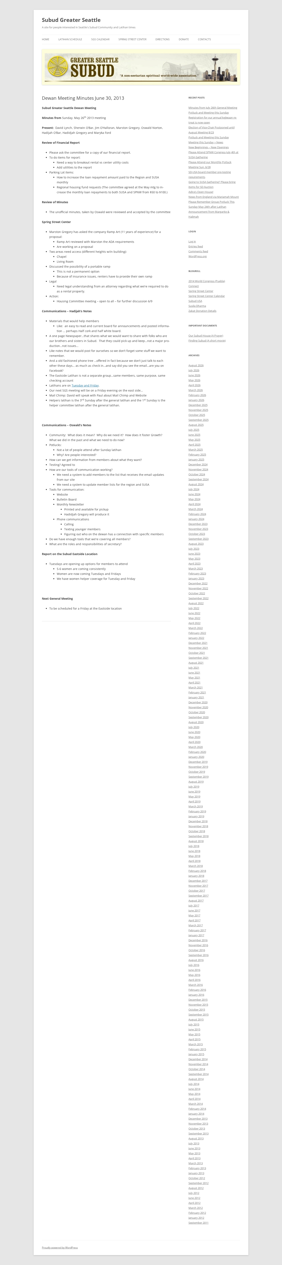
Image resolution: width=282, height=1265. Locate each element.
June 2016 (194, 970)
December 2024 (197, 464)
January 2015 (196, 1054)
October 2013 (196, 1128)
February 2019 (197, 811)
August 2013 (196, 1138)
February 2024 (197, 514)
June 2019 (194, 791)
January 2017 (196, 935)
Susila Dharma (197, 306)
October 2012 (196, 1178)
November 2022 (198, 588)
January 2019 (196, 816)
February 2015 (197, 1049)
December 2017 (197, 881)
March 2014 (195, 1104)
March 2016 (195, 985)
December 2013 (197, 1118)
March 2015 (195, 1044)
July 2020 (193, 727)
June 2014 (194, 1089)
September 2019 (198, 776)
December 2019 (197, 762)
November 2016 (198, 945)
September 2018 (198, 836)
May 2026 (194, 380)
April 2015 (194, 1039)
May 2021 (194, 677)
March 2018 (195, 866)
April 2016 (194, 980)
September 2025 (198, 420)
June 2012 (194, 1198)
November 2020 (198, 707)
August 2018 (196, 841)
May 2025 (194, 439)
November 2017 (198, 886)
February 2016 (197, 990)
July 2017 (193, 905)
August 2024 (196, 484)
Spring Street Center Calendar (206, 296)
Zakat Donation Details (202, 311)
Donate (184, 39)
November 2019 (198, 767)
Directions (162, 39)
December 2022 (197, 583)
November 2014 (198, 1064)
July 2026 (193, 370)
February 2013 (197, 1168)
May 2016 (194, 975)
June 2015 (194, 1029)
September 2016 (198, 955)
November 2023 (198, 529)
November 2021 (198, 648)
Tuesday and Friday (85, 385)
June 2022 (194, 613)
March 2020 (195, 747)
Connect (193, 286)
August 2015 (196, 1019)
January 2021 (196, 697)
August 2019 (196, 781)
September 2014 (198, 1074)
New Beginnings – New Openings (208, 147)
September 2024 (198, 479)
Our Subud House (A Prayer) (205, 335)
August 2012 (196, 1188)
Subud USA (195, 301)
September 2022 (198, 598)
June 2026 (194, 375)
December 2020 (197, 702)
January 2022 (196, 638)
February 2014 (197, 1109)
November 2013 (198, 1123)
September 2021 (198, 658)
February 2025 (197, 454)
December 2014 (197, 1059)
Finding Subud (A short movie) (207, 340)
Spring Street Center (132, 39)
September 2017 (198, 895)
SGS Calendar (100, 39)
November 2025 (198, 410)
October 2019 (196, 772)
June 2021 (194, 672)
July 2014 (193, 1084)
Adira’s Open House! (200, 192)
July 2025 (193, 430)
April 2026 (194, 385)
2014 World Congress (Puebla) (206, 281)
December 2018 (197, 821)
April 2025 (194, 444)
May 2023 (194, 558)
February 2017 (197, 930)
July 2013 (193, 1143)
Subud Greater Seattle (71, 20)
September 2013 (198, 1133)
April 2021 (194, 682)
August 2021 (196, 663)
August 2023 (196, 544)
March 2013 (195, 1163)
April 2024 (194, 504)
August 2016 (196, 960)
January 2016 (196, 995)
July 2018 (193, 846)
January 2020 (196, 757)
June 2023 (194, 553)
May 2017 (194, 915)
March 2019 (195, 806)
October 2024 (196, 474)
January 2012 (196, 1218)
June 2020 (194, 732)
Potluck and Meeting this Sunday (208, 112)
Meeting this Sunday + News (205, 142)
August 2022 (196, 603)
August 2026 (196, 365)
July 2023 (193, 549)
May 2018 (194, 856)
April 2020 (194, 742)
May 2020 (194, 737)
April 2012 (194, 1203)
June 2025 (194, 435)
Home (45, 39)
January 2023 (196, 578)
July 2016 (193, 965)
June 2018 (194, 851)
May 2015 (194, 1034)
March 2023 (195, 568)
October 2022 (196, 593)
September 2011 (198, 1223)
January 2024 (196, 519)
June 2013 (194, 1148)
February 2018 (197, 871)
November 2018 (198, 826)
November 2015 (198, 1004)
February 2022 (197, 633)
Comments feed (198, 251)
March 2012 (195, 1208)
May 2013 (194, 1153)
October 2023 (196, 534)
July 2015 (193, 1024)
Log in (192, 241)
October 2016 (196, 950)
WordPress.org (197, 256)
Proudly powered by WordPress (60, 1247)
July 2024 (193, 489)
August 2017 (196, 900)
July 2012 (193, 1193)
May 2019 (194, 796)
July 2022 (193, 608)
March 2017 (195, 925)
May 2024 (194, 499)
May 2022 (194, 618)
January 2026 (196, 400)
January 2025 (196, 459)
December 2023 (197, 524)
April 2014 (194, 1099)
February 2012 (197, 1213)
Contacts (204, 39)
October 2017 (196, 890)
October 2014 (196, 1069)
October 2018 (196, 831)
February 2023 (197, 573)
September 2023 (198, 539)
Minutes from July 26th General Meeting (212, 107)
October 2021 (196, 653)
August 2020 (196, 722)
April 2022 (194, 623)
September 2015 (198, 1014)
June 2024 (194, 494)
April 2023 (194, 563)
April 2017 (194, 920)
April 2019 (194, 801)
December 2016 (197, 940)
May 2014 (194, 1094)
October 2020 (196, 712)
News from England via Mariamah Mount (213, 197)
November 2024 (198, 469)
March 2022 (195, 628)
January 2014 (196, 1113)
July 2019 (193, 786)
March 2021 (195, 687)
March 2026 (195, 390)
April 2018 (194, 861)
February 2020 (197, 752)
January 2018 (196, 876)
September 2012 (198, 1183)
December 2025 (197, 405)
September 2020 (198, 717)
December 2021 (197, 643)
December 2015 (197, 1000)
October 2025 (196, 415)
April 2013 (194, 1158)
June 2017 (194, 910)
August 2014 (196, 1079)
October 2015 (196, 1009)
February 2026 (197, 395)
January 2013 (196, 1173)
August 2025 (196, 425)
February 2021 (197, 692)
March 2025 (195, 449)
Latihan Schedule (70, 39)
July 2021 (193, 667)
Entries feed (195, 246)
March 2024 (195, 509)
